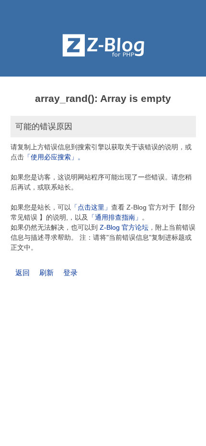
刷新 (46, 272)
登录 (70, 272)
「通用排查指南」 (115, 217)
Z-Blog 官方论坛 (124, 227)
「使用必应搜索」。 (54, 157)
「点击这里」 (91, 207)
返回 (22, 272)
